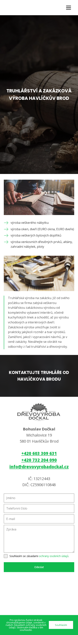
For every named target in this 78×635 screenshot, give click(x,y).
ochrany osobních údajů (54, 556)
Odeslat (39, 567)
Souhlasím (61, 625)
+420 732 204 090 (39, 460)
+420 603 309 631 (39, 453)
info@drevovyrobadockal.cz (39, 466)
